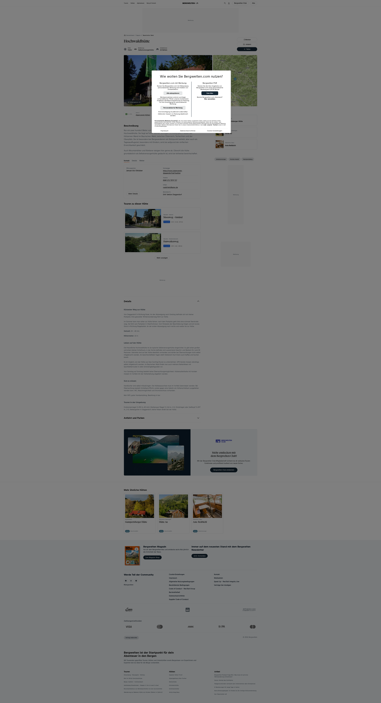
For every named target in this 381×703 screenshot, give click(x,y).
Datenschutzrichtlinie (187, 131)
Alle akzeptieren (173, 93)
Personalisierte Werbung (173, 108)
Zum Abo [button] (209, 93)
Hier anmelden (209, 99)
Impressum (164, 131)
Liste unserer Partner (210, 125)
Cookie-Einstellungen (214, 131)
